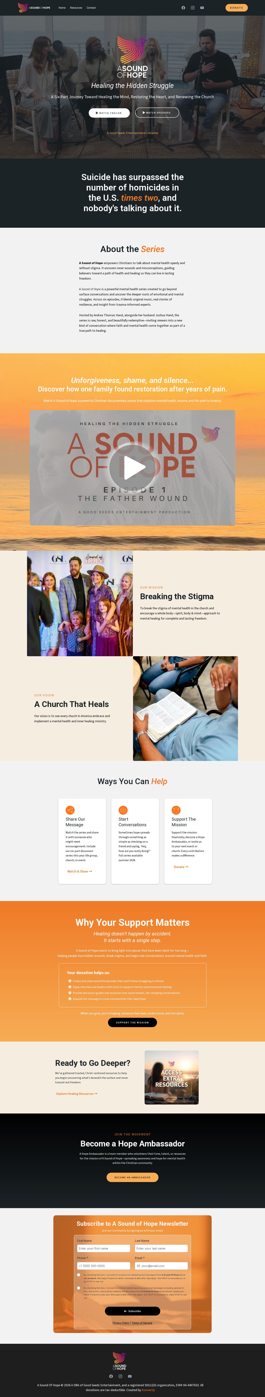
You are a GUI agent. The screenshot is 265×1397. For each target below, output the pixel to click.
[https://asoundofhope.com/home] (119, 1361)
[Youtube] (202, 7)
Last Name (142, 1240)
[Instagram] (192, 7)
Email (140, 1258)
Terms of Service (142, 1322)
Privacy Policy (121, 1322)
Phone (82, 1258)
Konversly (148, 1390)
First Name (84, 1240)
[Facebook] (183, 7)
